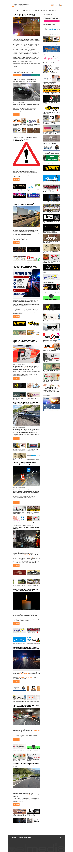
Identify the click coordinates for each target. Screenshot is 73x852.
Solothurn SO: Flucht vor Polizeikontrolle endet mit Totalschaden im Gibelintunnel (24, 80)
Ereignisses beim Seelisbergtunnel (26, 677)
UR (49, 10)
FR (26, 10)
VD (50, 10)
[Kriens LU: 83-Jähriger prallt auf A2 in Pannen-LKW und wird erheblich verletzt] (26, 716)
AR (20, 10)
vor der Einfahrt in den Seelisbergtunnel (26, 557)
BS (24, 10)
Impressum (14, 837)
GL (29, 10)
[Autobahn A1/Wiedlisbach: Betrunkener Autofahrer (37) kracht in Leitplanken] (26, 476)
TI (47, 10)
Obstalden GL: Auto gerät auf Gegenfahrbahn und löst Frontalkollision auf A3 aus (26, 403)
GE (27, 10)
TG (46, 10)
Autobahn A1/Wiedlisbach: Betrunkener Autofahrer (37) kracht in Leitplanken (24, 463)
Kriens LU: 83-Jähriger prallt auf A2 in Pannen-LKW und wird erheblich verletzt (26, 706)
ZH (53, 10)
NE (35, 10)
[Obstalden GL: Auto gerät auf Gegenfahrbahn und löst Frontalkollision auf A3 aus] (26, 415)
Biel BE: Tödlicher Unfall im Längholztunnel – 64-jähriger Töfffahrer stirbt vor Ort (26, 590)
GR (30, 10)
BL (23, 10)
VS (52, 10)
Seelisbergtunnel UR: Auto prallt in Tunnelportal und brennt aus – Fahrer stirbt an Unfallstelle (26, 527)
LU (33, 10)
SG (40, 10)
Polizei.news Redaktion (21, 37)
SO (43, 10)
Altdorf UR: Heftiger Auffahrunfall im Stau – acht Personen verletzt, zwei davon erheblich (26, 648)
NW (36, 10)
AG (17, 10)
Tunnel (14, 735)
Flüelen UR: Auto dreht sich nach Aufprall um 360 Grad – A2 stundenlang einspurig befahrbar (26, 765)
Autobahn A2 (36, 730)
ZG (55, 10)
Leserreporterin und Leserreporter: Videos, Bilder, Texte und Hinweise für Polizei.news (25, 267)
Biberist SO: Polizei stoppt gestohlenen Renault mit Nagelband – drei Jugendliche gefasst (25, 342)
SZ (44, 10)
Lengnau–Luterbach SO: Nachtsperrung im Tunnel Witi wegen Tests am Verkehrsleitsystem (25, 139)
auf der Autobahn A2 (25, 367)
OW (38, 10)
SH (41, 10)
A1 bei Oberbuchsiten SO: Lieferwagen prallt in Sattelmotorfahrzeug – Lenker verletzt (26, 203)
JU (32, 10)
